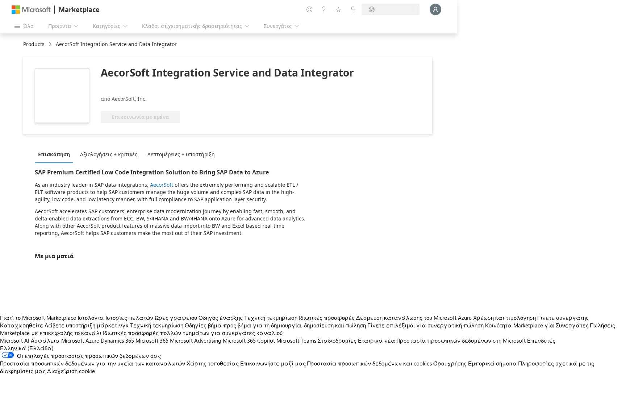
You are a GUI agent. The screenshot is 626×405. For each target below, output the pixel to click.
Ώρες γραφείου (176, 317)
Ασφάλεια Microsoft (57, 340)
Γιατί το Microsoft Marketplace (38, 317)
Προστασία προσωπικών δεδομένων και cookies (369, 363)
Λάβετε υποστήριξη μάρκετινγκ (87, 325)
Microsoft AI (14, 340)
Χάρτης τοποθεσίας (213, 363)
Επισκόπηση (54, 154)
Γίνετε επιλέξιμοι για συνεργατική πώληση (425, 325)
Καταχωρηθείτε (21, 325)
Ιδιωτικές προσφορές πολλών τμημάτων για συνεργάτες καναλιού (193, 332)
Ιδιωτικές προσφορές (327, 317)
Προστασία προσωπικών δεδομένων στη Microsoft (461, 340)
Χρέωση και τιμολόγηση (504, 317)
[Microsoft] (31, 9)
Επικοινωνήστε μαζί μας (273, 363)
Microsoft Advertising (195, 340)
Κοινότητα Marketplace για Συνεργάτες (537, 325)
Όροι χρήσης (450, 363)
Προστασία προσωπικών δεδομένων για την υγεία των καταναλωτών (92, 363)
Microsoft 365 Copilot (249, 340)
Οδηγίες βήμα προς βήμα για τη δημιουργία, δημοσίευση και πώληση (275, 325)
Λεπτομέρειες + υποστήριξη (181, 154)
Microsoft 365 (151, 340)
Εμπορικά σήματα (492, 363)
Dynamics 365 (117, 340)
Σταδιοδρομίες (337, 340)
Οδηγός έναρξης (221, 317)
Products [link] (34, 44)
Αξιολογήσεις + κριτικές (108, 154)
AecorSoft (161, 184)
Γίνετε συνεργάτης (563, 317)
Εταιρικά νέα (376, 340)
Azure (92, 340)
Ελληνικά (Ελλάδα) (27, 348)
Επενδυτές (541, 340)
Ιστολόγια (91, 317)
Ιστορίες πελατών (129, 317)
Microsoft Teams (296, 340)
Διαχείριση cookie (71, 371)
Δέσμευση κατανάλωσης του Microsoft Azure (414, 317)
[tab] (56, 154)
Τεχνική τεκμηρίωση (270, 317)
